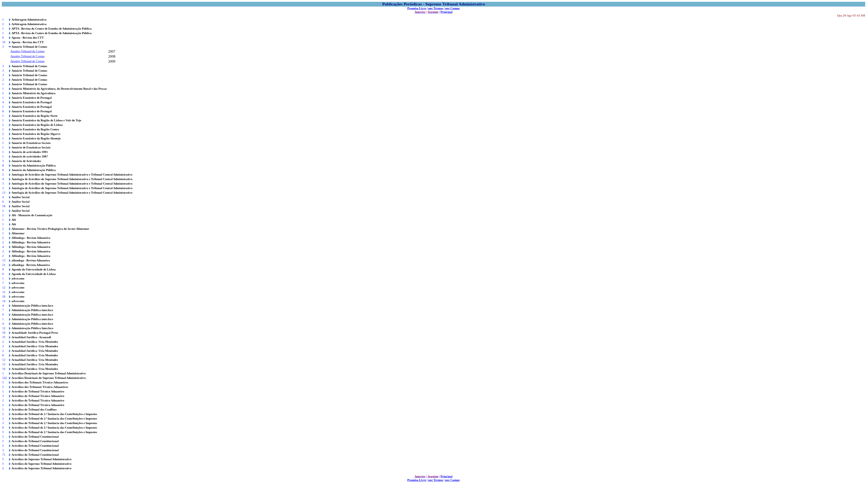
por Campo (452, 8)
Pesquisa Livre (416, 8)
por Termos (435, 8)
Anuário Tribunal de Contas (27, 51)
